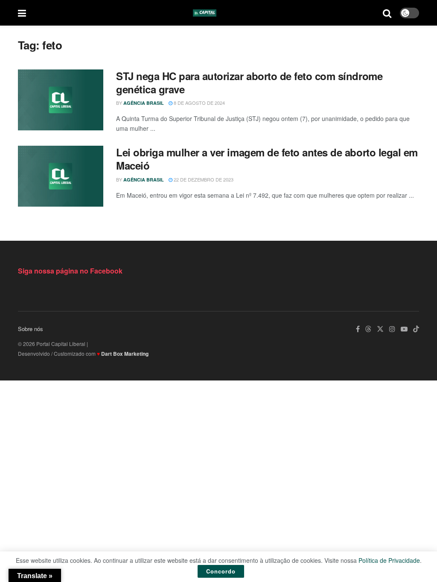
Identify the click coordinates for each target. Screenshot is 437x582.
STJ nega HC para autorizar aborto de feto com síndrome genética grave (249, 82)
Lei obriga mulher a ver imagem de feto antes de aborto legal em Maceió (267, 159)
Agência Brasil (143, 103)
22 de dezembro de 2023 (202, 179)
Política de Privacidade (389, 560)
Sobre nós (30, 329)
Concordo (221, 571)
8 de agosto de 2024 (198, 102)
